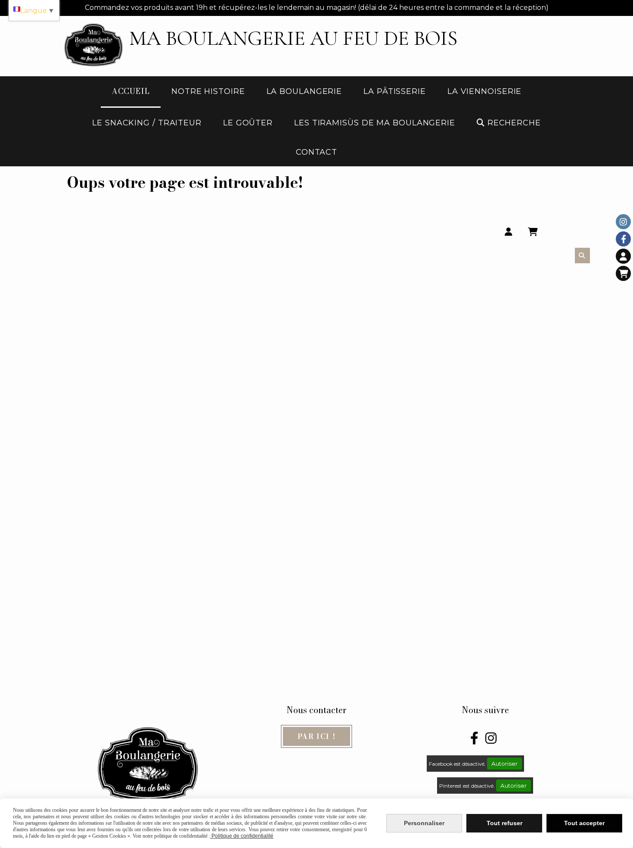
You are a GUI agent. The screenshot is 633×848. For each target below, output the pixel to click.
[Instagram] (623, 221)
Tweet (535, 764)
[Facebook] (623, 238)
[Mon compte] (623, 256)
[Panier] (623, 273)
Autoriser (504, 763)
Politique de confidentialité (241, 836)
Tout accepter (584, 823)
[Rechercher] (582, 255)
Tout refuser (504, 823)
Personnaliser (424, 823)
